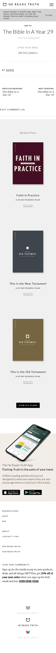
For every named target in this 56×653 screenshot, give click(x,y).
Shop (5, 516)
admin (10, 70)
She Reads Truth (11, 546)
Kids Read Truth (11, 551)
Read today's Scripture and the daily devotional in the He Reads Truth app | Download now (23, 15)
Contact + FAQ (10, 536)
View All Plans (28, 405)
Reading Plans (10, 511)
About (6, 531)
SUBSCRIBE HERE (29, 581)
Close (48, 15)
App (4, 521)
